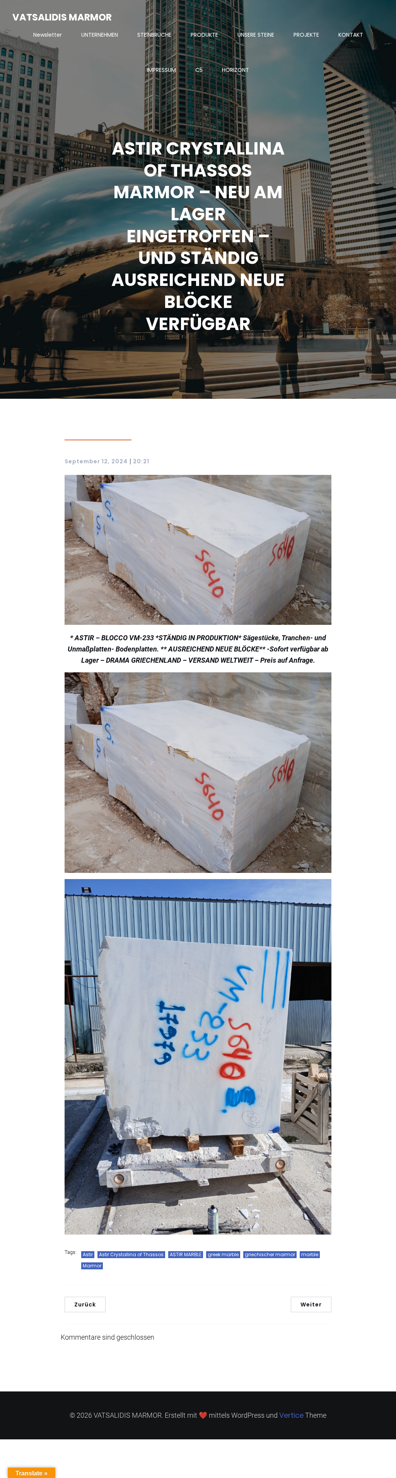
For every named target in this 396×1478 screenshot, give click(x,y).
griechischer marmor (270, 1254)
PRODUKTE (204, 35)
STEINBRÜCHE (154, 35)
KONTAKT (350, 35)
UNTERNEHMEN (99, 35)
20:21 (141, 461)
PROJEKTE (306, 35)
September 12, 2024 (96, 461)
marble (309, 1254)
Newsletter (47, 35)
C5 (199, 70)
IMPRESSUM (161, 70)
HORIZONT (235, 70)
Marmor (92, 1265)
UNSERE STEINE (255, 35)
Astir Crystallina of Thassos (131, 1254)
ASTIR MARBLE (185, 1254)
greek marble (223, 1254)
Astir (88, 1254)
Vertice (291, 1415)
